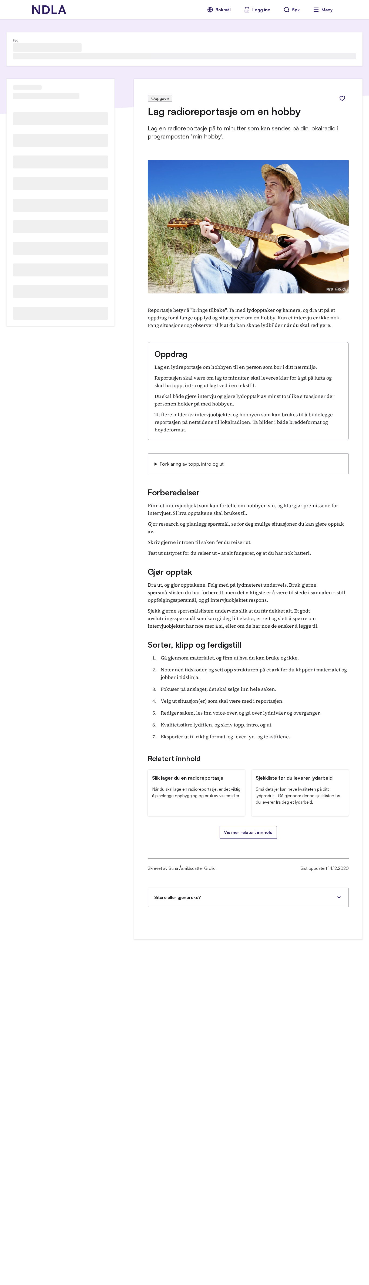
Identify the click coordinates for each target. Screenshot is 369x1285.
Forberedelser (174, 492)
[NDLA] (49, 9)
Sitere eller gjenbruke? (177, 897)
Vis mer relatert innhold (248, 832)
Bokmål (223, 9)
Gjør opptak (170, 572)
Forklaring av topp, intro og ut (192, 464)
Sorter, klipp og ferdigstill (194, 645)
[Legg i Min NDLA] (342, 98)
